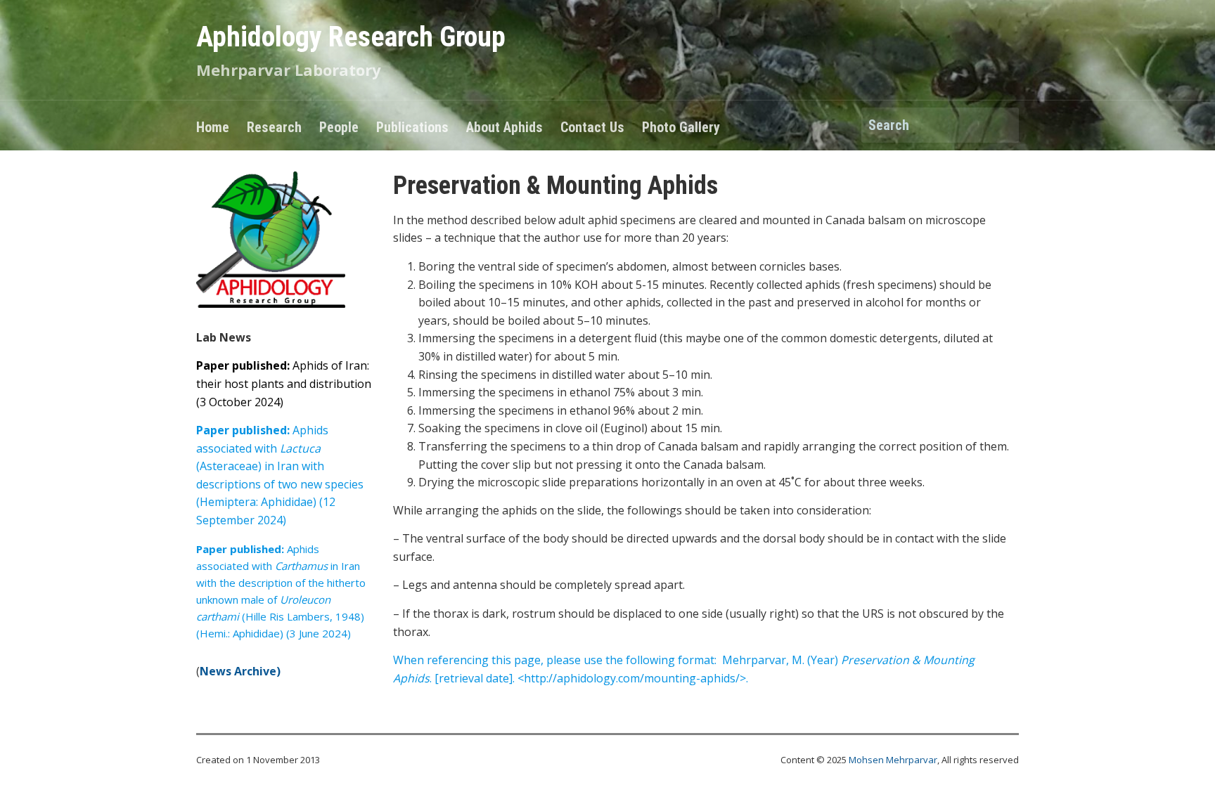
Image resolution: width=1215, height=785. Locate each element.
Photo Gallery (681, 127)
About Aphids (504, 127)
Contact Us (592, 127)
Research (274, 127)
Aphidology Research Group (351, 36)
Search (1001, 126)
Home (212, 127)
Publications (412, 127)
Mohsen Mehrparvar (893, 759)
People (339, 127)
